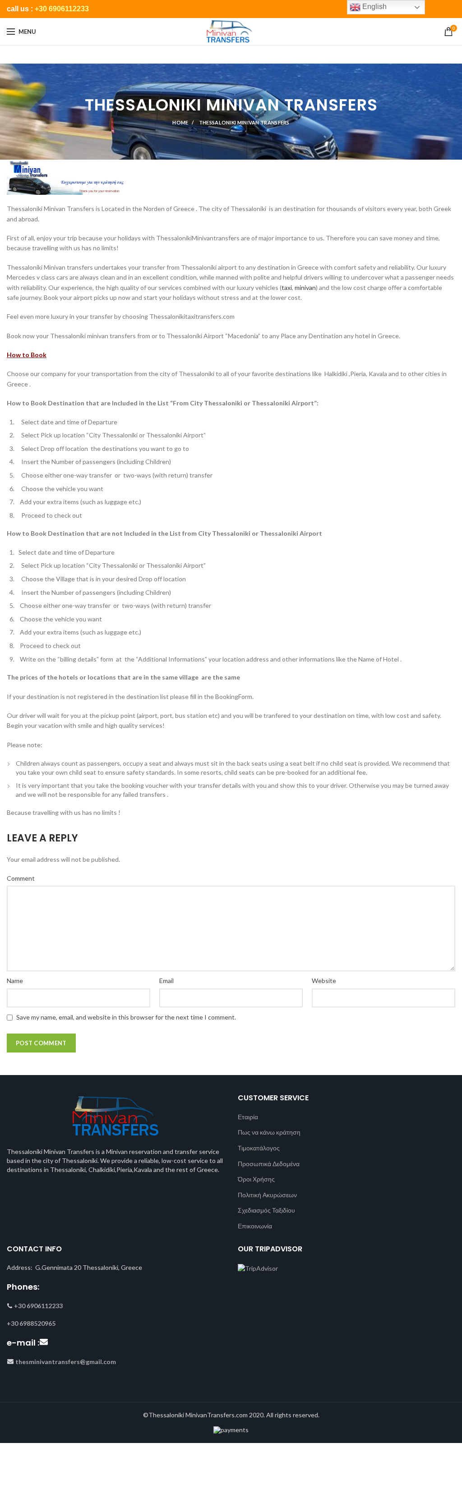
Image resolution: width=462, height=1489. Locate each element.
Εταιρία (248, 1117)
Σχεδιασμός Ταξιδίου (266, 1210)
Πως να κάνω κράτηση (269, 1132)
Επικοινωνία (255, 1226)
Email (166, 980)
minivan (305, 287)
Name (15, 980)
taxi (287, 287)
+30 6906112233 (62, 9)
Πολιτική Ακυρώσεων (267, 1195)
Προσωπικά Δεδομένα (269, 1163)
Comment (21, 878)
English (373, 6)
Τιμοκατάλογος (259, 1148)
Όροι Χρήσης (256, 1179)
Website (324, 980)
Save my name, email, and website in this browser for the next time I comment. (126, 1017)
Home (180, 122)
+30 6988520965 (31, 1323)
